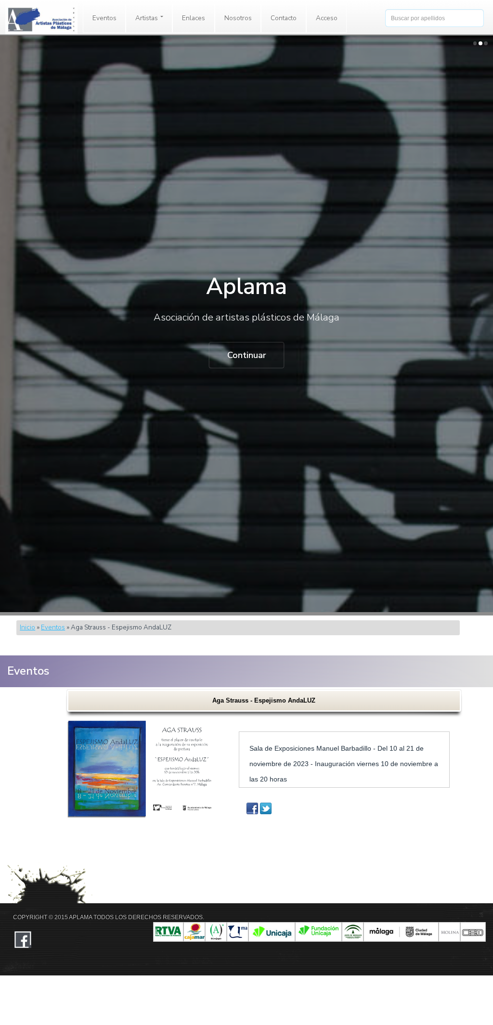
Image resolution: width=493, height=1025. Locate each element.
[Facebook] (252, 808)
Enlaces (193, 18)
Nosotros (238, 18)
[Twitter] (266, 808)
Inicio (27, 627)
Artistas (147, 18)
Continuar (246, 355)
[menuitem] (104, 18)
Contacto (284, 18)
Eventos (104, 18)
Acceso (326, 18)
